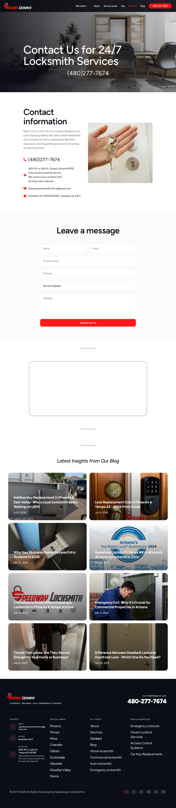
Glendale (56, 764)
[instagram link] (163, 792)
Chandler (56, 745)
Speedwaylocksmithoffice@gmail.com (49, 188)
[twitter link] (149, 792)
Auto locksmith (101, 764)
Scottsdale (58, 757)
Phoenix (56, 726)
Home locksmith (102, 751)
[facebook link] (141, 792)
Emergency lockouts (145, 726)
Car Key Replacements (146, 754)
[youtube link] (134, 792)
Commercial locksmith (106, 757)
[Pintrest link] (126, 792)
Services (81, 5)
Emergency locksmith (106, 770)
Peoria (55, 776)
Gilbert (55, 751)
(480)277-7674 (88, 73)
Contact (132, 6)
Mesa (54, 738)
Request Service (88, 322)
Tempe (55, 732)
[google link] (156, 792)
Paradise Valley (61, 770)
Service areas (110, 6)
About (97, 6)
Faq (123, 6)
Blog (142, 6)
